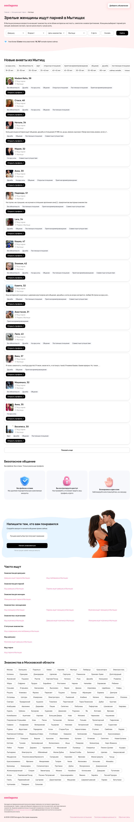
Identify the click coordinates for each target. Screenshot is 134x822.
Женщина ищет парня (19, 12)
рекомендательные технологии (22, 810)
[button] (10, 66)
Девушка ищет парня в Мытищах (17, 578)
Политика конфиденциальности (105, 817)
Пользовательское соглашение (81, 817)
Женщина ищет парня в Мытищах (17, 599)
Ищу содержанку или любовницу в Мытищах (21, 631)
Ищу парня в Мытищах (13, 652)
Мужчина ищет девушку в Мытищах (18, 642)
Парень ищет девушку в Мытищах (59, 588)
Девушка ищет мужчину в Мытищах (60, 620)
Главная (6, 12)
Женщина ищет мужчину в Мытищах (102, 620)
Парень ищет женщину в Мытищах (60, 610)
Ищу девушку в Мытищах (14, 588)
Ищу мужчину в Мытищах (14, 620)
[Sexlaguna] (11, 5)
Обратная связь (124, 817)
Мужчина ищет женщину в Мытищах (102, 610)
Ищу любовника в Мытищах (57, 578)
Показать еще (67, 450)
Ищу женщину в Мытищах (14, 610)
